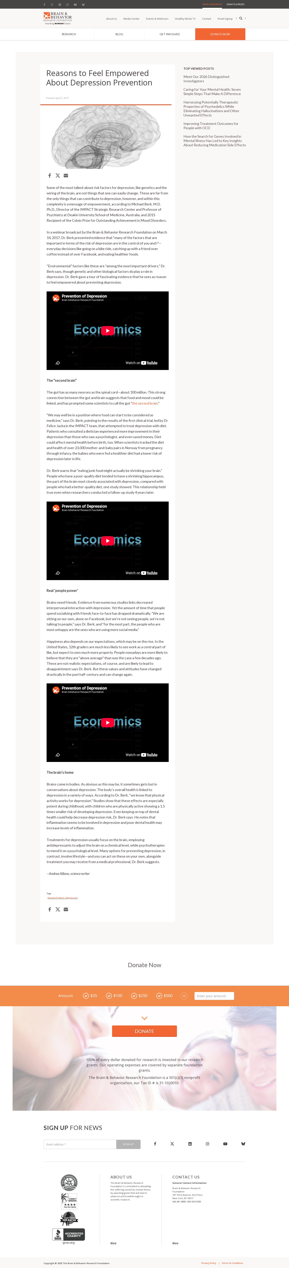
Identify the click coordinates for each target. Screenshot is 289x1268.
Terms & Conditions (232, 1263)
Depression (71, 897)
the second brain (145, 403)
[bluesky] (239, 1143)
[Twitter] (52, 3)
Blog (119, 34)
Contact (206, 18)
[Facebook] (46, 3)
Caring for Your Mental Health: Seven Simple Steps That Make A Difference (212, 91)
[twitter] (172, 1143)
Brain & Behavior (212, 4)
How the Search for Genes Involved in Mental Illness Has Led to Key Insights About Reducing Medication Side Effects (214, 140)
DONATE (144, 1031)
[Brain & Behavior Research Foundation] (58, 18)
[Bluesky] (83, 3)
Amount (65, 995)
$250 (143, 995)
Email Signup (225, 18)
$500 (168, 995)
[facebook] (155, 1143)
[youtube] (225, 1143)
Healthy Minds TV (185, 18)
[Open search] (240, 18)
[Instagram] (67, 3)
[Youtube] (75, 3)
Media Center (131, 18)
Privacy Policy (208, 1263)
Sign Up (128, 1144)
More (113, 1242)
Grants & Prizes (235, 4)
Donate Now (220, 34)
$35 (93, 995)
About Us (111, 18)
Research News (56, 897)
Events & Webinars (157, 18)
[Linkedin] (59, 3)
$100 (117, 995)
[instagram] (207, 1143)
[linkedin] (190, 1143)
